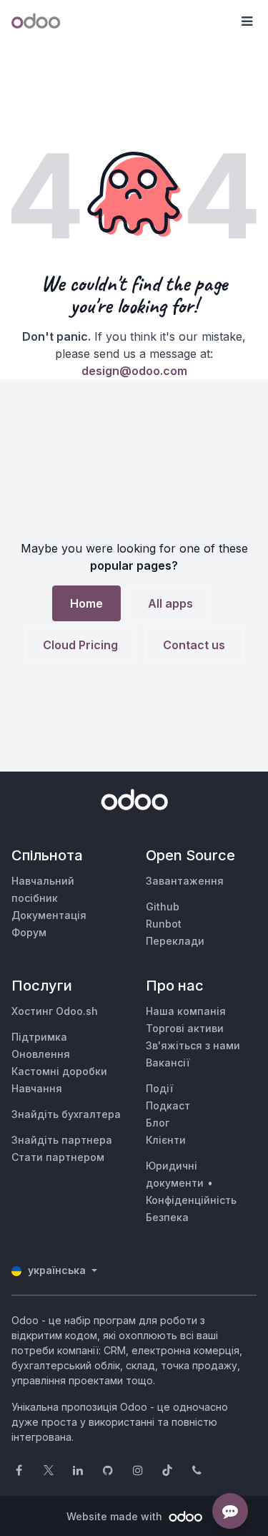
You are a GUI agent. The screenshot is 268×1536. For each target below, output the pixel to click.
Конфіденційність (191, 1200)
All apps (170, 603)
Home (86, 603)
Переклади (175, 941)
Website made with (115, 1516)
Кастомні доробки (59, 1071)
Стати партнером (57, 1157)
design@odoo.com (134, 371)
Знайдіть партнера (61, 1140)
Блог (157, 1123)
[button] (246, 21)
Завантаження (185, 881)
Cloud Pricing (80, 645)
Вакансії (167, 1062)
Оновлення (40, 1054)
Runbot (164, 924)
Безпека (167, 1217)
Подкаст (168, 1105)
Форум (28, 932)
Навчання (36, 1088)
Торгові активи (185, 1028)
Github (162, 906)
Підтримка (39, 1037)
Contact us (194, 645)
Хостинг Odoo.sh (54, 1011)
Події (159, 1088)
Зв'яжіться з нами (193, 1045)
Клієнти (166, 1140)
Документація (48, 915)
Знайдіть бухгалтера (66, 1114)
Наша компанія (186, 1011)
